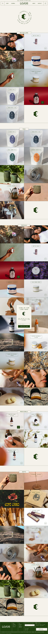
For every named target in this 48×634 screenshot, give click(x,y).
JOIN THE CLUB (24, 326)
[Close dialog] (31, 306)
